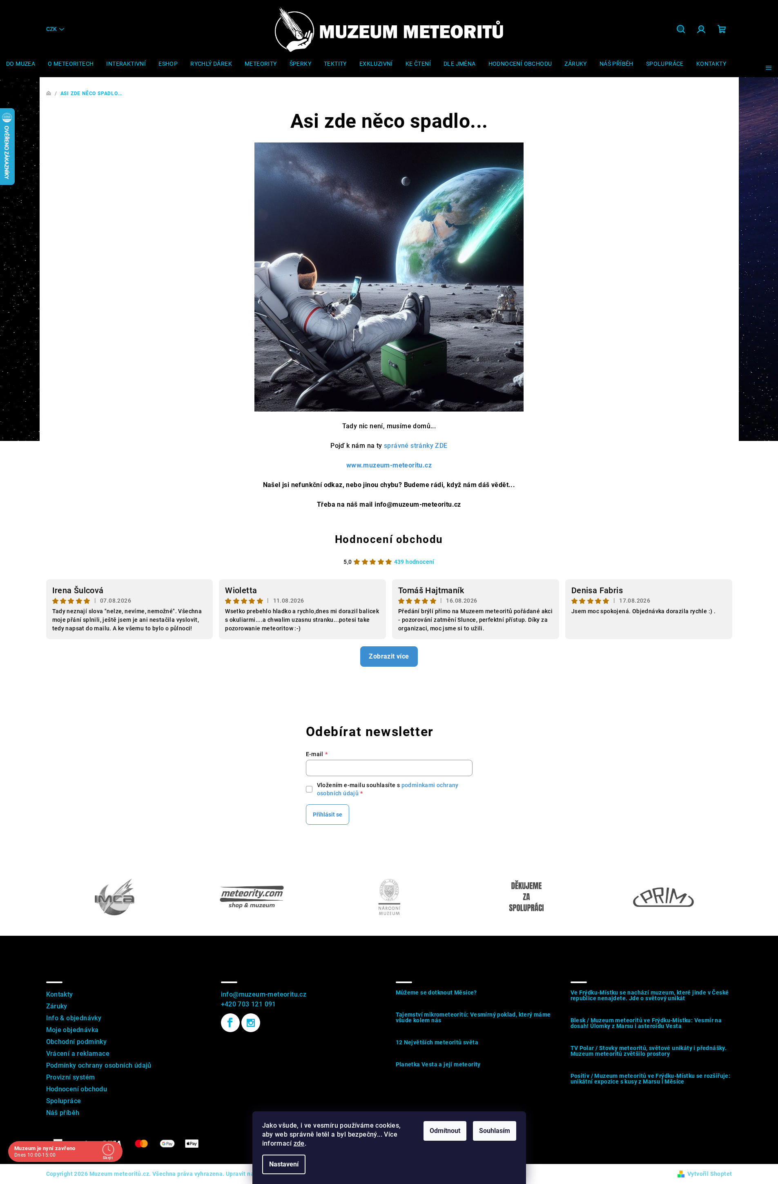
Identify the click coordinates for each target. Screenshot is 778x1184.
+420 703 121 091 (248, 1004)
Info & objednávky (74, 1018)
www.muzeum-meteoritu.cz (389, 465)
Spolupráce (63, 1101)
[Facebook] (230, 1022)
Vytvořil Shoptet (709, 1174)
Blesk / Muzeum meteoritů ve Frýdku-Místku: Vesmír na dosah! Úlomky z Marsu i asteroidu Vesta (646, 1023)
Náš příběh (63, 1113)
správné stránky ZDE (416, 446)
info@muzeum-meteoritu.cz (264, 994)
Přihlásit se (327, 814)
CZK (51, 29)
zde (299, 1143)
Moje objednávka (72, 1030)
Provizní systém (70, 1077)
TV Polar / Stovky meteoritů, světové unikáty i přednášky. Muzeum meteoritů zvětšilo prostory (649, 1051)
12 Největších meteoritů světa (437, 1042)
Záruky (56, 1006)
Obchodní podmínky (76, 1042)
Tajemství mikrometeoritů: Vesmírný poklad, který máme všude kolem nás (473, 1017)
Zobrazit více (389, 656)
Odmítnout (445, 1131)
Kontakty (59, 994)
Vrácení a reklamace (78, 1053)
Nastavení (284, 1164)
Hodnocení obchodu (389, 539)
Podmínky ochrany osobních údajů (99, 1065)
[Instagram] (250, 1022)
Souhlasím (494, 1131)
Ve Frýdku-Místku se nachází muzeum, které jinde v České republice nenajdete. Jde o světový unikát (650, 995)
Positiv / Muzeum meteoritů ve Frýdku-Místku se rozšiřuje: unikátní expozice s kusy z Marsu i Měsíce (651, 1078)
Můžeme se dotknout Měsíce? (436, 992)
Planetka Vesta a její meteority (438, 1064)
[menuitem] (20, 63)
